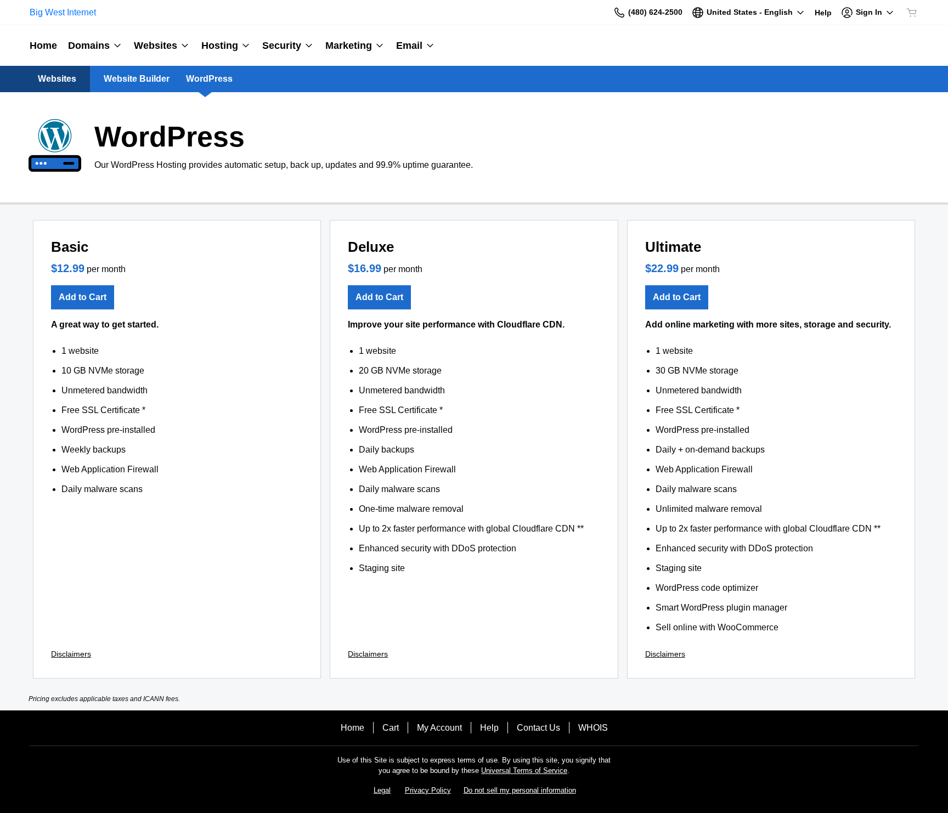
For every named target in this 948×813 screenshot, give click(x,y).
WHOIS (593, 727)
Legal (382, 790)
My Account (439, 727)
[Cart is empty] (912, 12)
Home (352, 727)
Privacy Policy (428, 790)
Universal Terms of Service (524, 770)
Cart (390, 727)
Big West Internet (63, 12)
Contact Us (538, 727)
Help (489, 727)
